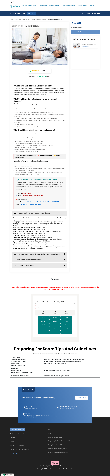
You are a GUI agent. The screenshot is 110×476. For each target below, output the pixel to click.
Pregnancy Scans (31, 5)
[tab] (39, 213)
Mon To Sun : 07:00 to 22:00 (66, 408)
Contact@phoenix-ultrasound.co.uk (32, 195)
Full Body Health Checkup (68, 5)
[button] (39, 70)
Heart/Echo (92, 5)
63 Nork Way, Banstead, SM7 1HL (30, 204)
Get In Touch (82, 397)
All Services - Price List (17, 434)
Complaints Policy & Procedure (58, 445)
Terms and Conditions (17, 445)
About (24, 8)
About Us (13, 441)
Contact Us (28, 389)
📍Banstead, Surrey (36, 2)
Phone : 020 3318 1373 (31, 408)
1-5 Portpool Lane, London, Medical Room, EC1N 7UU (42, 202)
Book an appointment (86, 32)
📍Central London (25, 2)
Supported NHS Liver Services (19, 449)
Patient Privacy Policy (55, 437)
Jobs (49, 433)
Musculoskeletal (82, 5)
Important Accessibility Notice (57, 449)
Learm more (85, 46)
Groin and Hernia (20, 19)
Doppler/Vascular (54, 5)
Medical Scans (43, 5)
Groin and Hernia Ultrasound (89, 44)
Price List (95, 2)
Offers (90, 2)
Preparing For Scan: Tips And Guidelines (60, 441)
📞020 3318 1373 (14, 2)
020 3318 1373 (26, 193)
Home (24, 5)
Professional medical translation (58, 452)
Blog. (49, 429)
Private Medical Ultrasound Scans (35, 19)
